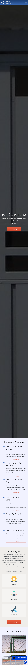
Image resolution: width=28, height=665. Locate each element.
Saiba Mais (14, 230)
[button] (2, 221)
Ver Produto (16, 459)
